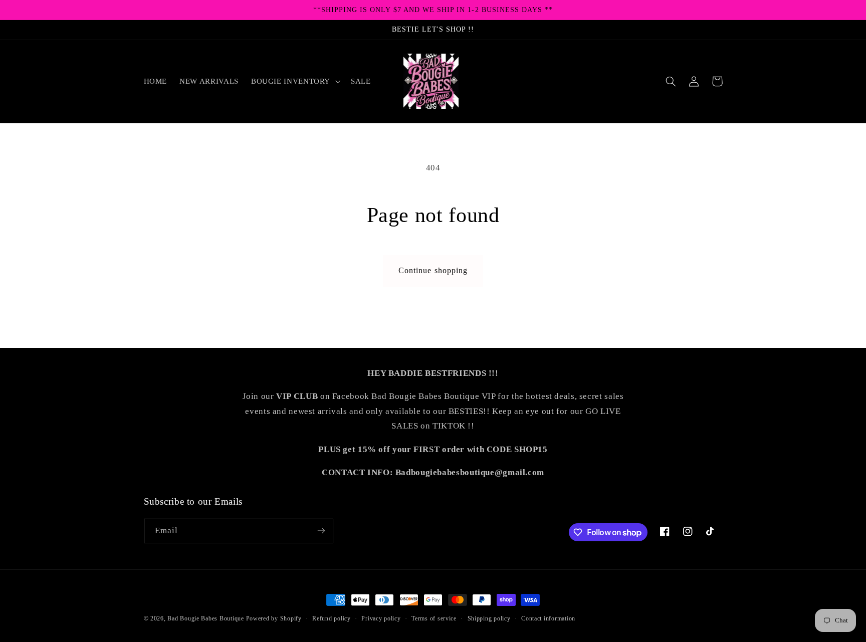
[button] (294, 81)
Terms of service (434, 618)
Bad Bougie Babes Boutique (205, 618)
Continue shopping (433, 270)
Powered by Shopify (274, 618)
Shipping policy (489, 618)
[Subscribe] (320, 531)
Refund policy (331, 618)
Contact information (548, 618)
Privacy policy (380, 618)
